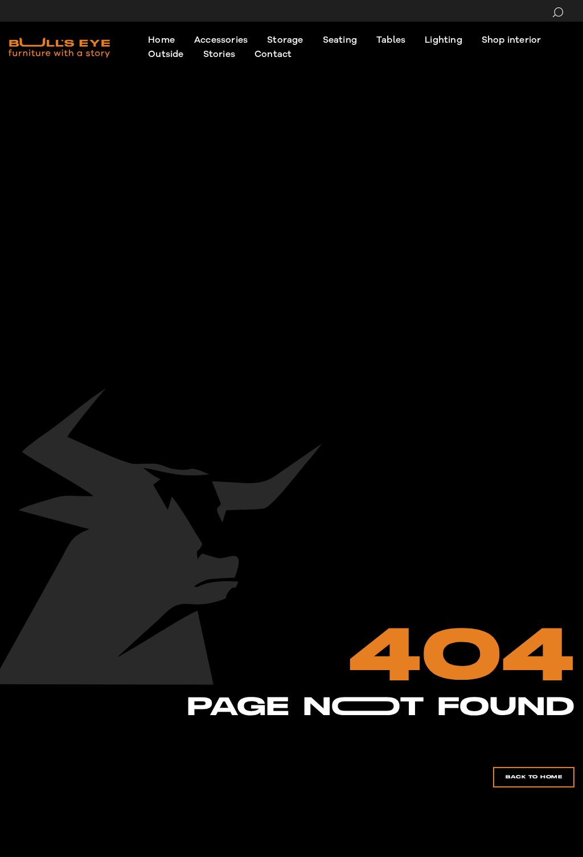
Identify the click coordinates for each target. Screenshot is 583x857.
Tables (390, 40)
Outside (165, 54)
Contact (273, 54)
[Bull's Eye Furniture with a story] (59, 48)
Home (161, 40)
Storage (285, 40)
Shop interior (511, 40)
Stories (219, 54)
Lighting (443, 40)
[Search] (558, 12)
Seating (340, 40)
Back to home (534, 777)
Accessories (221, 40)
